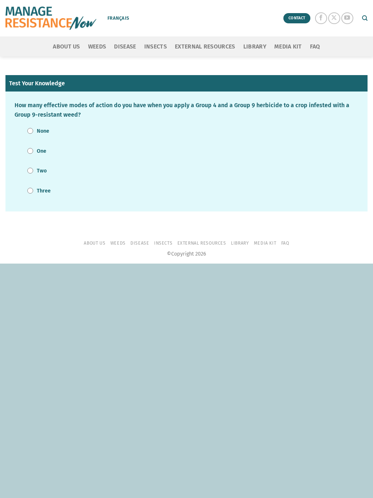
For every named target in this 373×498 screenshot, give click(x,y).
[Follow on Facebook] (321, 18)
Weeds (97, 46)
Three (44, 191)
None (43, 131)
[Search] (365, 18)
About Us (66, 46)
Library (254, 46)
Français (118, 18)
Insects (155, 46)
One (41, 151)
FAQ (315, 46)
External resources (205, 46)
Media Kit (288, 46)
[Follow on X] (334, 18)
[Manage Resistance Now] (51, 18)
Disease (125, 46)
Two (42, 171)
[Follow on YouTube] (347, 18)
